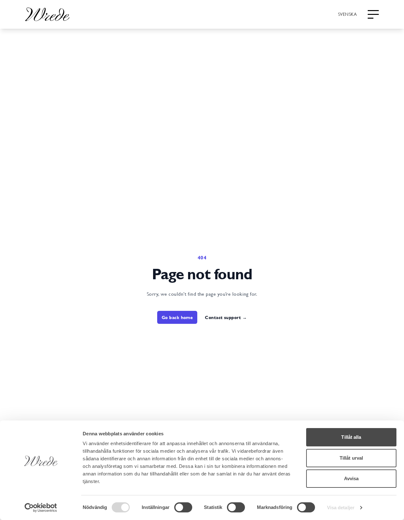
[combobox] (347, 14)
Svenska (347, 14)
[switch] (183, 507)
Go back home (177, 317)
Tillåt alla (351, 437)
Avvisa (351, 478)
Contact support (226, 317)
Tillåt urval (351, 458)
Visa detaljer (340, 507)
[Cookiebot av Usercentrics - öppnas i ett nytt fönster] (40, 507)
